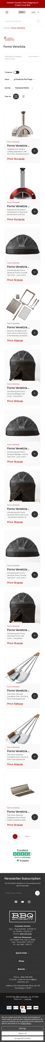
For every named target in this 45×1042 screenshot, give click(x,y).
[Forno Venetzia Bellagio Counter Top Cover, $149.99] (22, 427)
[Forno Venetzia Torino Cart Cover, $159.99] (22, 487)
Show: (7, 79)
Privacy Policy (26, 1023)
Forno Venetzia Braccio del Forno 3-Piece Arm (18, 327)
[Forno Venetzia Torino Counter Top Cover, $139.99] (22, 548)
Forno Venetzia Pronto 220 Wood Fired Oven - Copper (18, 145)
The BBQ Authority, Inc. (22, 997)
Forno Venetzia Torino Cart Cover (18, 508)
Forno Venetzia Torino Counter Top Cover (18, 569)
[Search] (38, 21)
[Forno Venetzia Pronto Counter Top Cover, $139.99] (22, 245)
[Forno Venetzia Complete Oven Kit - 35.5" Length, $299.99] (22, 730)
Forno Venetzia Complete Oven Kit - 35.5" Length (18, 751)
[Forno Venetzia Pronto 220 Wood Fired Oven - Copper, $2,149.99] (22, 124)
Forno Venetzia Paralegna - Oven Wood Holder (18, 811)
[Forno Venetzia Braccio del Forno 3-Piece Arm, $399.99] (22, 306)
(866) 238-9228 (26, 934)
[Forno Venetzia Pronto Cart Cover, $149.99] (22, 608)
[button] (22, 58)
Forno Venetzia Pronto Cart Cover (18, 630)
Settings (22, 1028)
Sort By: (8, 88)
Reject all (22, 1033)
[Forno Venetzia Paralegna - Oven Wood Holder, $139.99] (22, 790)
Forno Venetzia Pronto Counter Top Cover (18, 266)
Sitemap (27, 999)
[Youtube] (22, 902)
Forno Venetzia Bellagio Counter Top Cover (18, 448)
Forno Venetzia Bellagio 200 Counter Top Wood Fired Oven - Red (18, 206)
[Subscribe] (37, 893)
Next (27, 836)
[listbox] (24, 88)
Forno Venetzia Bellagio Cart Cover (18, 387)
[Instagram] (29, 902)
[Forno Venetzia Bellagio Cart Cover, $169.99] (22, 366)
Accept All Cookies (22, 1038)
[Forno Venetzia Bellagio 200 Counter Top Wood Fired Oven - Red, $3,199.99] (22, 185)
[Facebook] (16, 902)
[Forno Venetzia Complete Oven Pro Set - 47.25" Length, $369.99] (22, 669)
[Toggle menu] (6, 12)
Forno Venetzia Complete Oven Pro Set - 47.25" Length (18, 690)
